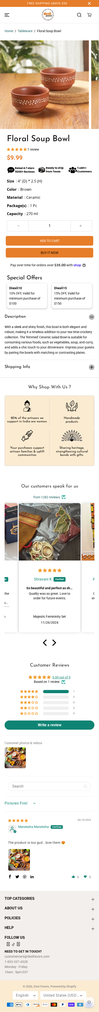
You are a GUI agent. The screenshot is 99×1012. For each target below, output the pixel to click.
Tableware (25, 31)
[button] (6, 15)
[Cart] (89, 15)
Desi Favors (41, 986)
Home (9, 31)
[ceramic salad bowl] (44, 84)
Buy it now (49, 253)
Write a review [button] (49, 725)
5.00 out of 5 (61, 677)
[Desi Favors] (48, 15)
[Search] (79, 15)
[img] (49, 570)
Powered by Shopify (63, 986)
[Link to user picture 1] (19, 860)
